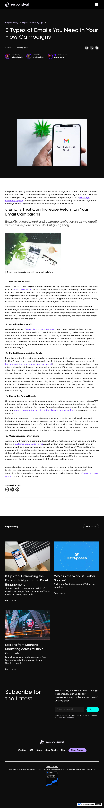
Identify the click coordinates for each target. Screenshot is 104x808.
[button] (96, 5)
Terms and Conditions (66, 717)
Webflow (22, 750)
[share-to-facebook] (97, 48)
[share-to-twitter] (92, 48)
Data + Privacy (52, 767)
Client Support (77, 750)
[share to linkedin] (7, 489)
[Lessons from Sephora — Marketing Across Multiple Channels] (27, 625)
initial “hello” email (22, 290)
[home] (17, 4)
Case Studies (51, 750)
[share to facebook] (17, 489)
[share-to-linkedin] (87, 48)
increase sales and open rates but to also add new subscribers (44, 410)
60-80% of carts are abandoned (39, 330)
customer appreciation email (29, 444)
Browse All (91, 527)
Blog (63, 750)
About (39, 750)
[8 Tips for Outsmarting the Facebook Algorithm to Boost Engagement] (27, 556)
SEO (31, 750)
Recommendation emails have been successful (28, 364)
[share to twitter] (12, 489)
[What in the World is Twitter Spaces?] (76, 556)
